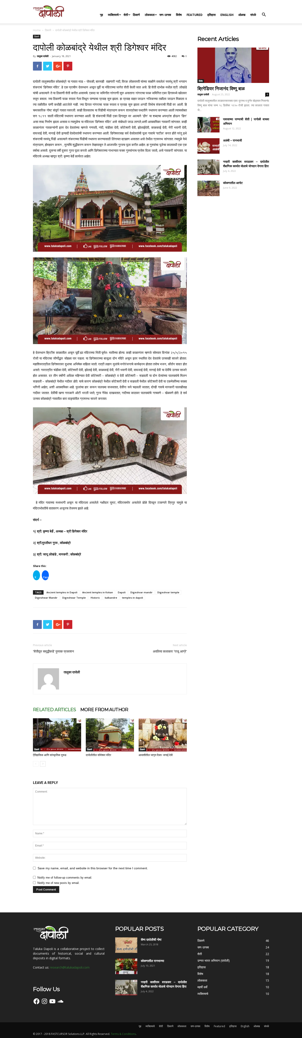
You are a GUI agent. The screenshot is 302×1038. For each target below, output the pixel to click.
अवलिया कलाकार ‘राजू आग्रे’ (170, 651)
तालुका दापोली (42, 56)
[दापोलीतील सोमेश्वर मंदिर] (110, 734)
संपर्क (253, 15)
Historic (95, 597)
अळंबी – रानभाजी (232, 140)
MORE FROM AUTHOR (104, 709)
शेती (126, 15)
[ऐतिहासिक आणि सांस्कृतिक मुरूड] (57, 734)
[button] (263, 15)
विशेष (179, 15)
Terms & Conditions (123, 1034)
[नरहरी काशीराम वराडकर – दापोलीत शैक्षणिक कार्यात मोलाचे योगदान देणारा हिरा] (208, 167)
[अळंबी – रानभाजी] (208, 146)
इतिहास (211, 15)
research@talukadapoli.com (70, 967)
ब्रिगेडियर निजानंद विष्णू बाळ (221, 88)
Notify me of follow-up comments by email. (64, 877)
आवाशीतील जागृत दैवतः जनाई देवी (156, 755)
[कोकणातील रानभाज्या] (126, 966)
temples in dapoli (132, 597)
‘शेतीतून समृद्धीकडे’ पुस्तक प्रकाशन (53, 651)
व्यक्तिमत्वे (113, 15)
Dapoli (122, 592)
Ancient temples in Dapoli (61, 592)
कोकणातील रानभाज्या (152, 961)
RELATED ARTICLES (54, 709)
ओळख (241, 15)
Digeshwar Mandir (46, 597)
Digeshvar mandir (141, 592)
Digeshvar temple (168, 592)
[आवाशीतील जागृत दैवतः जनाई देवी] (163, 734)
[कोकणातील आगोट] (208, 188)
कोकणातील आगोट (233, 183)
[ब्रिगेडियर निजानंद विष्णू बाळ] (233, 65)
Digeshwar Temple (74, 597)
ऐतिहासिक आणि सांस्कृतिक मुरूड (49, 755)
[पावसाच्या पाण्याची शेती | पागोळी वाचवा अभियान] (208, 124)
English (226, 15)
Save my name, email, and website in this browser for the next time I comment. (93, 868)
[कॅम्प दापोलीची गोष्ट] (126, 945)
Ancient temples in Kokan (97, 592)
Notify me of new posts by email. (58, 883)
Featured (195, 15)
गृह (101, 15)
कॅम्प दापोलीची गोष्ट (151, 940)
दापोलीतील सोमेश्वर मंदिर (98, 755)
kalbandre (111, 597)
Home (37, 30)
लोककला (150, 15)
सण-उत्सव (165, 15)
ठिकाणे (136, 15)
